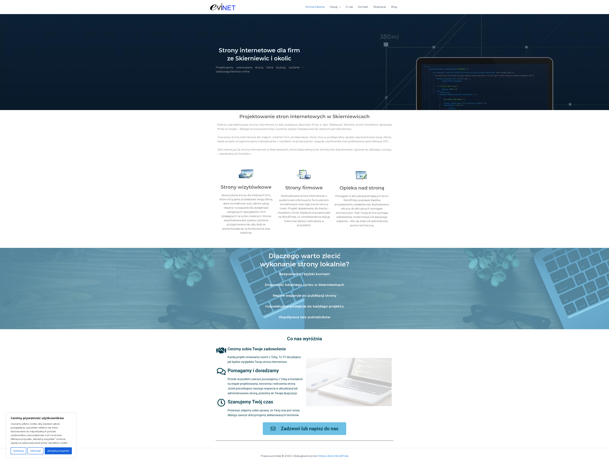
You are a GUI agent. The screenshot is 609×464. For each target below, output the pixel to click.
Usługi (333, 6)
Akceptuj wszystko (58, 450)
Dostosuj (18, 450)
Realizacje (379, 6)
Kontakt (363, 6)
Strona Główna (315, 6)
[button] (339, 7)
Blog (394, 6)
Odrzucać (35, 450)
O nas (349, 6)
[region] (41, 435)
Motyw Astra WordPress (333, 455)
